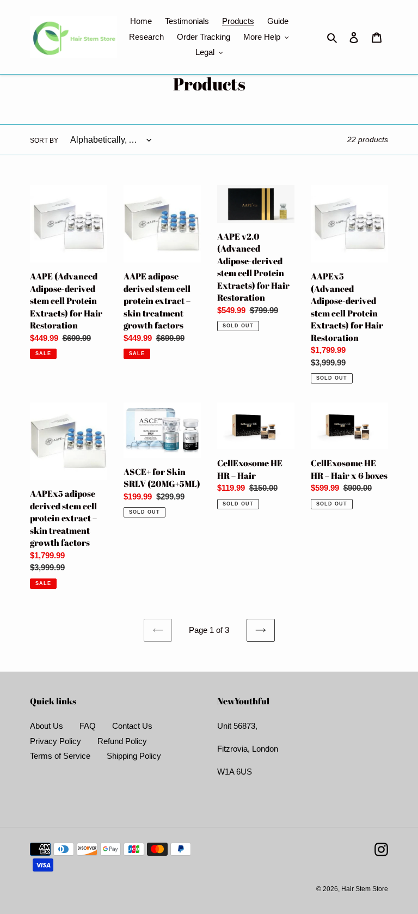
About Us (46, 725)
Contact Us (132, 725)
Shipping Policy (134, 755)
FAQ (87, 725)
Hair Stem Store (364, 889)
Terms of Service (60, 755)
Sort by (44, 140)
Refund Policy (122, 741)
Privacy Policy (55, 741)
